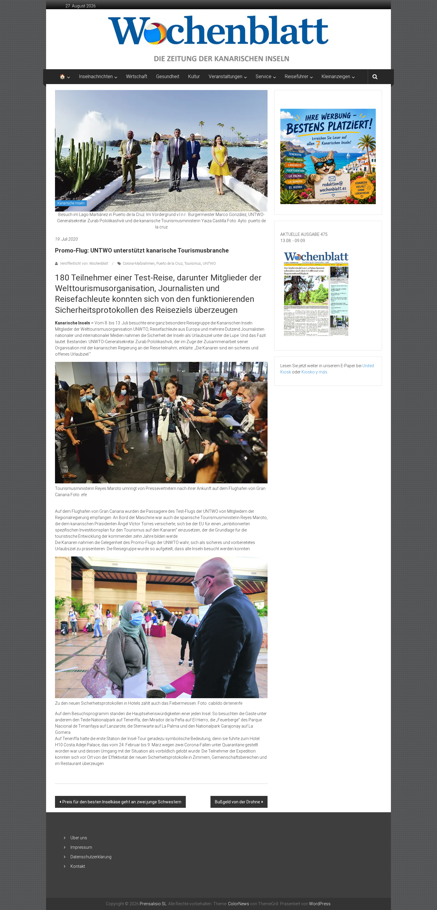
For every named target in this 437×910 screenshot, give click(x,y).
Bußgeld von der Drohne (237, 801)
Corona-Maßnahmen (139, 263)
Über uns (78, 837)
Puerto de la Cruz (169, 263)
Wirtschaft (136, 76)
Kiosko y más (314, 372)
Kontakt (77, 866)
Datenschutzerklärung (90, 856)
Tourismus (192, 263)
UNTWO (209, 263)
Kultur (194, 76)
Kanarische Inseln (70, 203)
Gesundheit (167, 76)
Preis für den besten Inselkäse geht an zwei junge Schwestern (121, 801)
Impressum (81, 847)
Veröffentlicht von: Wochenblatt (84, 263)
